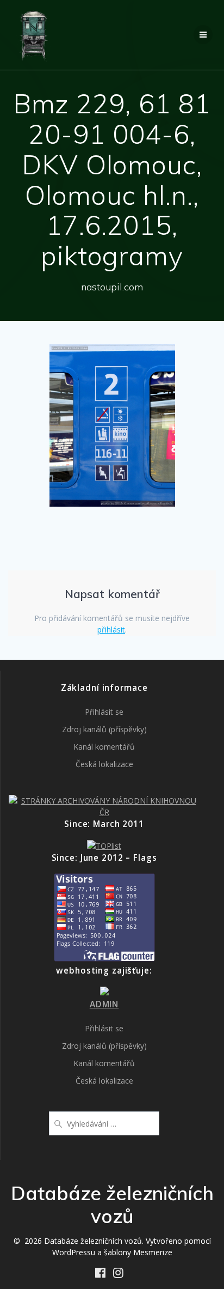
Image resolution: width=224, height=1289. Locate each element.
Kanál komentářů (104, 746)
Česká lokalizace (104, 764)
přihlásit (111, 629)
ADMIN (104, 1004)
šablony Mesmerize (138, 1252)
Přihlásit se (104, 712)
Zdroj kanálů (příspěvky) (104, 729)
